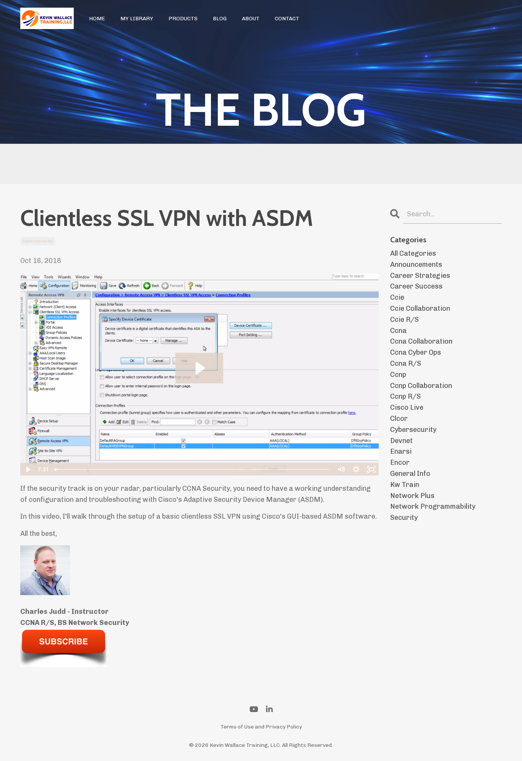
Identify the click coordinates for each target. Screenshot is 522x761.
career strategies (420, 275)
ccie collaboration (420, 308)
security (404, 517)
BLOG (220, 18)
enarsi (401, 451)
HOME (97, 18)
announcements (416, 264)
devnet (401, 440)
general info (410, 473)
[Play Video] (27, 469)
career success (416, 286)
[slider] (192, 469)
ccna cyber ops (415, 352)
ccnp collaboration (421, 385)
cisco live (406, 407)
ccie (397, 297)
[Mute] (341, 469)
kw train (404, 484)
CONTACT (287, 18)
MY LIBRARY (136, 18)
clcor (399, 418)
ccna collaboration (421, 341)
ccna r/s (405, 363)
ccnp (398, 374)
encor (400, 462)
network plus (412, 496)
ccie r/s (404, 319)
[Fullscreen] (371, 469)
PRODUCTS (183, 18)
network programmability (432, 506)
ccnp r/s (405, 396)
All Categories (413, 253)
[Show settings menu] (356, 469)
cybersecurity (38, 241)
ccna (398, 330)
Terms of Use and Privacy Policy (261, 727)
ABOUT (250, 18)
